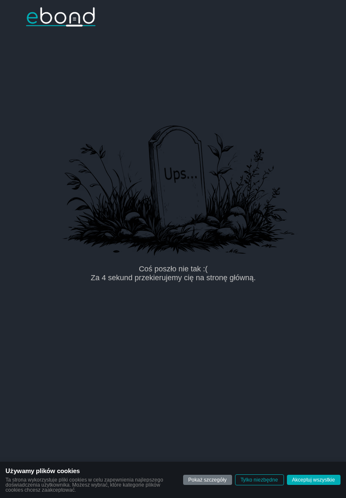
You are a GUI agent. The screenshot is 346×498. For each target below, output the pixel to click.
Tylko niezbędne (259, 479)
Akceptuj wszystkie (313, 479)
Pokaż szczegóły (207, 479)
